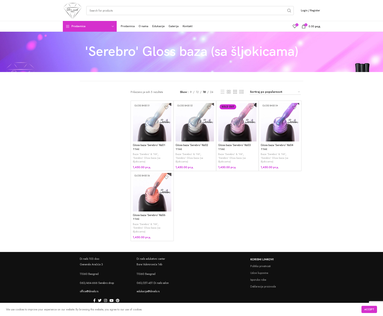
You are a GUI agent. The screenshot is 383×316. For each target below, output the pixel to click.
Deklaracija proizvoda (263, 286)
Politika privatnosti (260, 266)
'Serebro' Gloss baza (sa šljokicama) (146, 160)
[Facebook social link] (94, 300)
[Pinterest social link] (117, 300)
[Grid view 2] (229, 91)
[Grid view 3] (235, 91)
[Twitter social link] (100, 300)
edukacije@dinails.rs (148, 291)
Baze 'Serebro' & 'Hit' (145, 154)
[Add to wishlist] (166, 107)
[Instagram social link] (105, 300)
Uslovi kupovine (259, 273)
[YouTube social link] (111, 300)
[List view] (222, 91)
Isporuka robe (258, 280)
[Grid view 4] (241, 91)
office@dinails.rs (89, 291)
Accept (369, 309)
